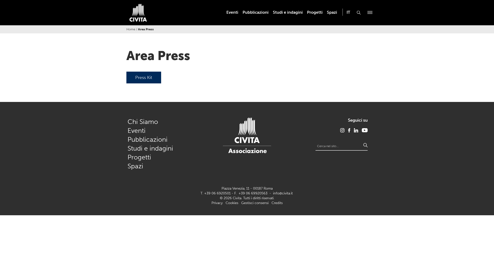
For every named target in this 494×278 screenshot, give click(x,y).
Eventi (232, 12)
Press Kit (143, 77)
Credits (277, 203)
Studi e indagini (288, 12)
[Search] (365, 145)
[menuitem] (232, 12)
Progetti (315, 12)
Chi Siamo (143, 122)
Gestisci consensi (255, 203)
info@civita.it (283, 193)
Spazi (332, 12)
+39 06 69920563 (253, 193)
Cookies (232, 203)
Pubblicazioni (256, 12)
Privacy (217, 203)
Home (130, 29)
